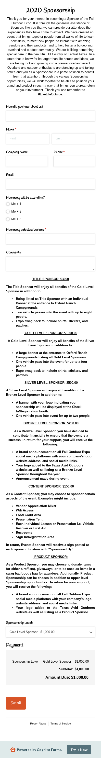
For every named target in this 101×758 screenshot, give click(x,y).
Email (9, 175)
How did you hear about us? (24, 106)
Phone (65, 152)
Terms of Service (60, 723)
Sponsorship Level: (19, 623)
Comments (13, 252)
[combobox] (50, 632)
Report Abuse (38, 723)
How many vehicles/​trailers (31, 229)
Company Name (17, 152)
